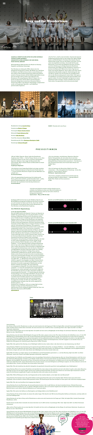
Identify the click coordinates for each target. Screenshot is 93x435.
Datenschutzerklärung (82, 423)
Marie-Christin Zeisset (24, 130)
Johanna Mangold (22, 142)
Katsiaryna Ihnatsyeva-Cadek (31, 140)
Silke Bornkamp (20, 135)
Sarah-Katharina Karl (22, 133)
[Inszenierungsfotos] (46, 104)
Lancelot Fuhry (26, 125)
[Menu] (4, 3)
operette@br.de (15, 290)
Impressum (57, 431)
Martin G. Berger (22, 128)
